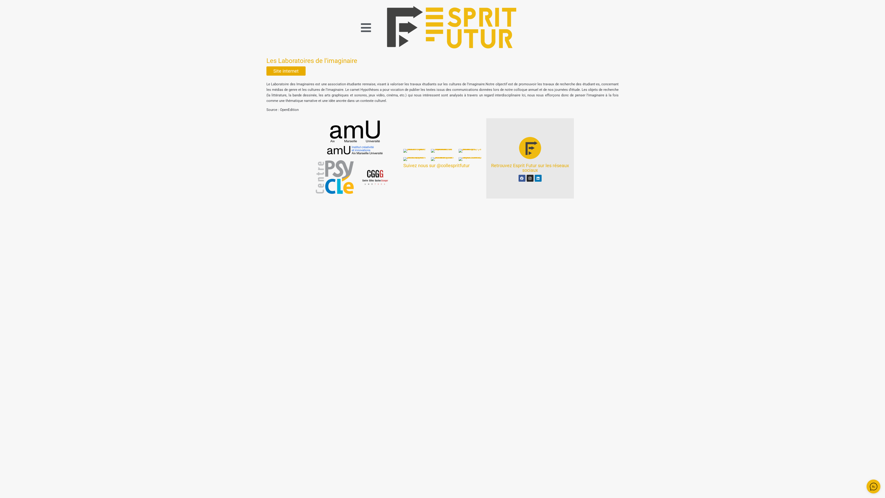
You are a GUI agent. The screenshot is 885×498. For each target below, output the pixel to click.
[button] (366, 27)
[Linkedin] (538, 178)
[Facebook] (522, 178)
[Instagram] (530, 178)
